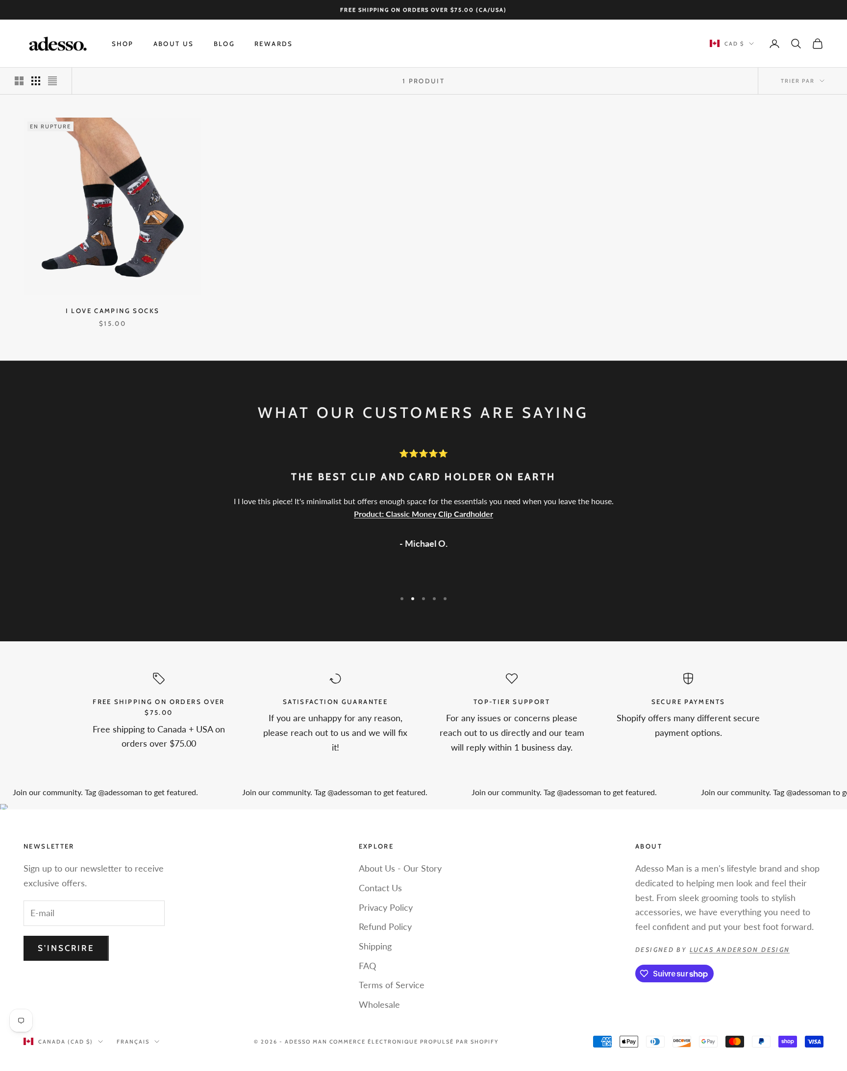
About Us (173, 44)
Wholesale (379, 1004)
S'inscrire (66, 948)
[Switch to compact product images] (52, 81)
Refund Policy (385, 926)
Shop (123, 44)
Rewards (273, 44)
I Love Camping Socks (113, 311)
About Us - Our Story (400, 868)
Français (133, 1041)
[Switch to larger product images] (19, 81)
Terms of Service (391, 984)
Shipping (375, 946)
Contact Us (380, 887)
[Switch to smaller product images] (35, 81)
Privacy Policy (386, 907)
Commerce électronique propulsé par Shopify (413, 1041)
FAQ (367, 965)
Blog (224, 44)
